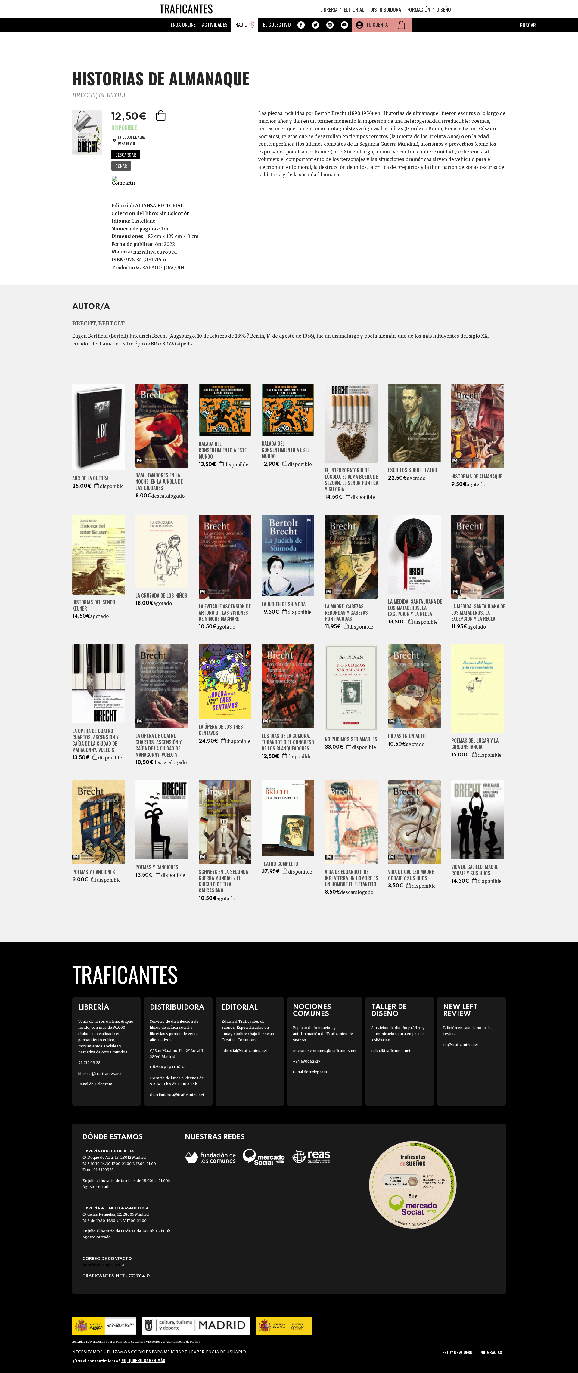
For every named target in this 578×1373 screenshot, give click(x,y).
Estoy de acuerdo (459, 1352)
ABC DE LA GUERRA (90, 478)
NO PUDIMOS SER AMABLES (351, 739)
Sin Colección (174, 213)
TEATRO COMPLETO (280, 864)
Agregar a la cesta (161, 115)
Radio (241, 24)
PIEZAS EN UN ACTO (407, 736)
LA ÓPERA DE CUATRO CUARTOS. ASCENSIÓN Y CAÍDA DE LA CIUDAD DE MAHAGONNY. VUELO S (95, 740)
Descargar (125, 154)
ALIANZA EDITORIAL (159, 206)
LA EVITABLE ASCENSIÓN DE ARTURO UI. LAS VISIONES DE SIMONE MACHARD (225, 612)
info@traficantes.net (103, 1265)
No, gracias (491, 1352)
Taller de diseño (389, 1010)
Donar (121, 165)
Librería (93, 1007)
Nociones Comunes (312, 1010)
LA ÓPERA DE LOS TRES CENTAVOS (221, 730)
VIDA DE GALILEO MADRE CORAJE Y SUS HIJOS (411, 875)
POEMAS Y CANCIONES (93, 872)
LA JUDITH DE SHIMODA (284, 604)
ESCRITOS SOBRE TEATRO (412, 470)
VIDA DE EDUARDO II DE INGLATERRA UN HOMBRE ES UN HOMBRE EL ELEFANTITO (351, 878)
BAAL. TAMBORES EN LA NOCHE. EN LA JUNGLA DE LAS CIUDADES (159, 481)
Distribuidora (385, 9)
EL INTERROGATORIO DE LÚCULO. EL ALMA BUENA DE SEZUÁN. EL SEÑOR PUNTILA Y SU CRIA (351, 479)
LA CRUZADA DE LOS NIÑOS (161, 595)
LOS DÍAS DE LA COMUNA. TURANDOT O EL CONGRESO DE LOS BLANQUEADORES (288, 742)
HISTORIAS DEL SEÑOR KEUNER (93, 605)
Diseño (444, 9)
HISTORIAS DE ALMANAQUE (476, 476)
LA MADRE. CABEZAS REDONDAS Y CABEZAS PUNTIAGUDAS (346, 612)
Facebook (301, 25)
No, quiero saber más (143, 1360)
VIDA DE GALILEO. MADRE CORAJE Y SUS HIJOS (474, 870)
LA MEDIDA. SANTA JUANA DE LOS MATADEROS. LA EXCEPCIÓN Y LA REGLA (415, 607)
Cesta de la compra (401, 25)
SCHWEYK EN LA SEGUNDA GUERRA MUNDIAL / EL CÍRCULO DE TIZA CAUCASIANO (223, 881)
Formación (418, 9)
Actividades (215, 24)
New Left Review (460, 1010)
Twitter (315, 25)
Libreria (328, 9)
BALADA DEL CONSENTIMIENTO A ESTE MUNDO (223, 450)
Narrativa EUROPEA (155, 252)
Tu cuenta (377, 24)
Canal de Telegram (95, 1084)
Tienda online (181, 24)
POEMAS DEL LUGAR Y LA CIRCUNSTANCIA (475, 744)
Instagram (330, 25)
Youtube (344, 25)
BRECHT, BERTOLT (99, 95)
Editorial (354, 9)
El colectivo (277, 24)
